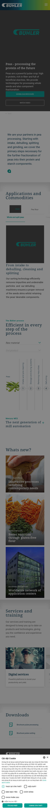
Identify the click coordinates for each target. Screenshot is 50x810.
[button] (25, 801)
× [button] (47, 757)
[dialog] (25, 782)
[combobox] (44, 757)
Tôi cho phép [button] (12, 805)
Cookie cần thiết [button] (35, 805)
